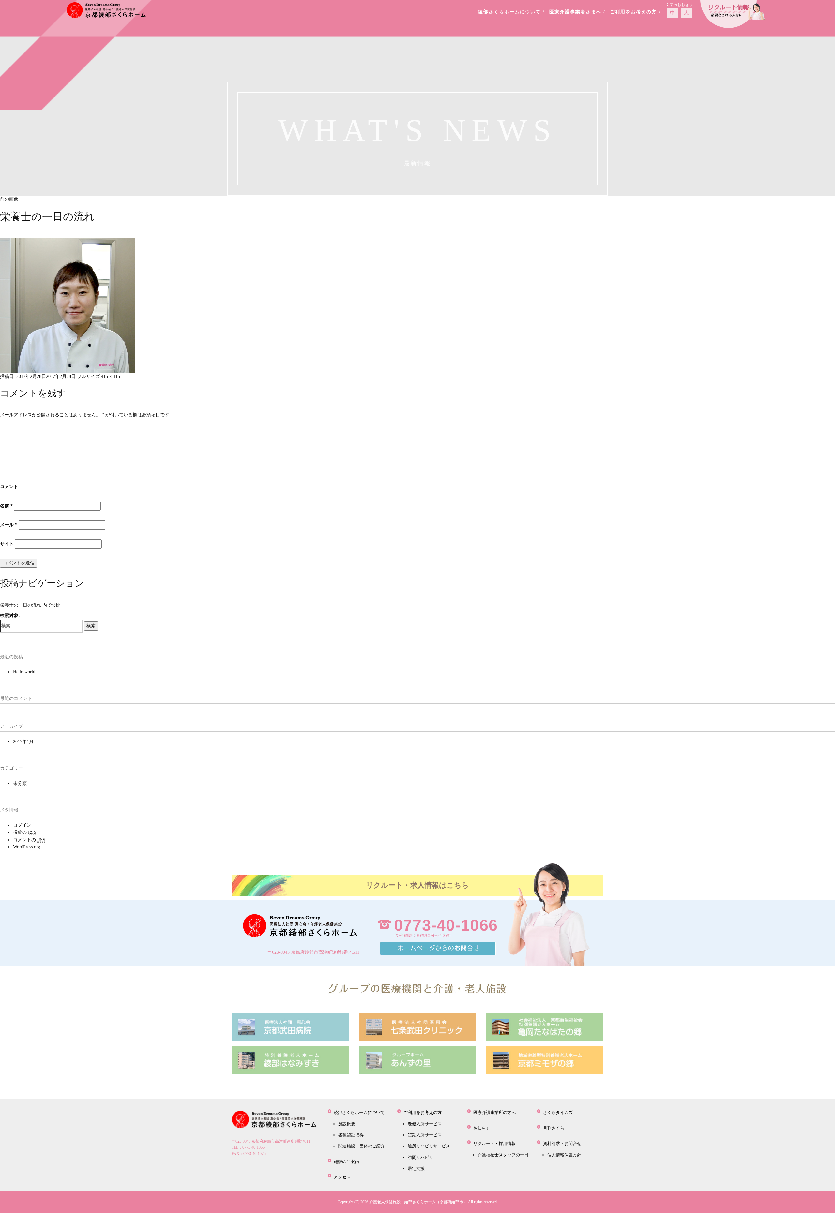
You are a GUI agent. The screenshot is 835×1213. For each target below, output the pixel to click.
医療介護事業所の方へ (494, 1112)
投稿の (24, 832)
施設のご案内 (346, 1161)
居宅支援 (416, 1168)
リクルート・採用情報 (494, 1143)
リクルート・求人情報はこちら (417, 885)
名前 (6, 505)
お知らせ (481, 1128)
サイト (7, 543)
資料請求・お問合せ (562, 1143)
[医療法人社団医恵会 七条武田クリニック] (417, 1026)
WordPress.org (26, 847)
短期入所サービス (425, 1134)
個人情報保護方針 (564, 1154)
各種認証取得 (351, 1134)
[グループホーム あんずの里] (417, 1059)
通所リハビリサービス (429, 1146)
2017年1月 (23, 741)
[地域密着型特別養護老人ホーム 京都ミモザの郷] (544, 1059)
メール (8, 524)
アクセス (342, 1177)
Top (819, 1197)
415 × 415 (110, 376)
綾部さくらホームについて (359, 1112)
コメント (9, 486)
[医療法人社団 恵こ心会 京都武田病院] (290, 1026)
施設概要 (346, 1123)
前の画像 (9, 199)
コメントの (29, 839)
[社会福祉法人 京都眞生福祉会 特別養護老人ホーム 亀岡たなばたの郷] (544, 1026)
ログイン (22, 825)
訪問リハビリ (420, 1157)
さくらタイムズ (558, 1112)
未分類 (20, 783)
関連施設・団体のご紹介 (361, 1146)
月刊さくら (553, 1128)
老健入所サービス (425, 1123)
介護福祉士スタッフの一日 (503, 1154)
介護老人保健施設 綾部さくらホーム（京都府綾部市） (418, 1202)
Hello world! (25, 671)
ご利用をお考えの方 (422, 1112)
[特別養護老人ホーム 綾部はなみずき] (290, 1059)
